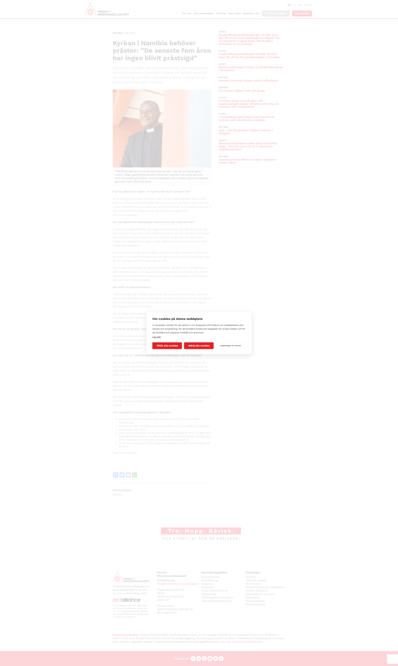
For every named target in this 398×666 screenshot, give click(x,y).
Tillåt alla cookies (167, 345)
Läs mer (156, 336)
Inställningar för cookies (230, 345)
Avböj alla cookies (199, 345)
